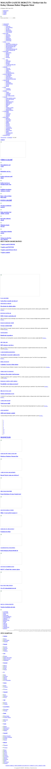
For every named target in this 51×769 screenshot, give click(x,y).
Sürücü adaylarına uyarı (7, 393)
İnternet (5, 696)
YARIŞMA (8, 61)
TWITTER (8, 247)
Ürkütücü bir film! (6, 531)
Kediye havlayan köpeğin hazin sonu (6, 183)
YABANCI (8, 69)
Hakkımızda (5, 10)
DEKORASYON (9, 101)
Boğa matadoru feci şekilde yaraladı (6, 212)
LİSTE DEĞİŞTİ (4, 410)
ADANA (8, 124)
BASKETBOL (9, 47)
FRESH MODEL (9, 110)
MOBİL (7, 81)
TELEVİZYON (6, 617)
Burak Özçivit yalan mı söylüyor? (10, 475)
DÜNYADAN (9, 31)
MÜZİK (5, 91)
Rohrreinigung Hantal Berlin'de (9, 550)
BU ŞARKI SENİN (10, 95)
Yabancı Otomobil (8, 737)
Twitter (5, 710)
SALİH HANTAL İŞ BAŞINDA (8, 547)
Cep (5, 694)
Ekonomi (5, 662)
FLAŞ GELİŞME (5, 298)
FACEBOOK (9, 75)
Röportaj (6, 719)
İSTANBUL (8, 119)
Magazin (5, 644)
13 (3, 433)
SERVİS (7, 116)
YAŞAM (5, 97)
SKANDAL (8, 29)
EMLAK (5, 623)
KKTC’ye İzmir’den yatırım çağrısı (10, 569)
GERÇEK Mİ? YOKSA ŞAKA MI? (9, 453)
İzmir (5, 750)
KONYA (8, 125)
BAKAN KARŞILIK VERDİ (7, 322)
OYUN (7, 85)
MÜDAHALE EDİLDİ (6, 303)
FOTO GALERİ (6, 200)
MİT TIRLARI (4, 342)
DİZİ (7, 59)
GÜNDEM (5, 25)
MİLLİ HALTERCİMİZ (6, 491)
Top (5, 721)
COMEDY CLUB (33, 765)
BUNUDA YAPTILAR (6, 313)
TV (4, 58)
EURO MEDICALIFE (11, 98)
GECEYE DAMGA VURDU (7, 510)
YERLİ (7, 70)
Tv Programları (7, 680)
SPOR (4, 41)
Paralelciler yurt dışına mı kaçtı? (9, 384)
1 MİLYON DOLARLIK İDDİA (8, 472)
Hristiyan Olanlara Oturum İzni (9, 456)
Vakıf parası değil (5, 403)
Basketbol (6, 660)
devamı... (2, 310)
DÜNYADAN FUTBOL (11, 45)
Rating (5, 679)
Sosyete (6, 648)
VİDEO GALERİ (6, 160)
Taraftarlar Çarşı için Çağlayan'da (10, 354)
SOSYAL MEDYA (7, 74)
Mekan (5, 730)
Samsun (6, 763)
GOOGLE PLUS (9, 250)
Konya (5, 754)
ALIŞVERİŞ (8, 108)
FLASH (7, 28)
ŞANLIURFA (9, 130)
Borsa (5, 665)
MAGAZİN (5, 33)
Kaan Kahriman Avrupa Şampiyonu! (11, 494)
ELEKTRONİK (9, 83)
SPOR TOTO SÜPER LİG (11, 44)
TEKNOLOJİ (6, 80)
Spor (4, 653)
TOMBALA (12, 765)
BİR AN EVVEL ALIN (6, 390)
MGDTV (5, 628)
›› (3, 434)
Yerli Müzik (6, 716)
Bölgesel (5, 742)
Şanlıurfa (6, 759)
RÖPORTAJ (8, 39)
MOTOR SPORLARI (10, 46)
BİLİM (7, 86)
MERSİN (8, 129)
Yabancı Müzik (7, 717)
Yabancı (6, 687)
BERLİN (8, 118)
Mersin (5, 758)
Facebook (6, 709)
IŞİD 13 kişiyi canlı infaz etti (8, 316)
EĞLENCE (8, 38)
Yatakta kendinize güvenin (8, 607)
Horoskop (6, 729)
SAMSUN (8, 134)
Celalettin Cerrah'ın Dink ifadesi (9, 364)
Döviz (5, 666)
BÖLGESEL (6, 117)
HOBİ (7, 105)
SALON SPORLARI (10, 50)
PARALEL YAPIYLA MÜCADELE (9, 381)
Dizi (5, 675)
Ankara (5, 747)
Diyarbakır (6, 762)
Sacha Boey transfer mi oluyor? (9, 301)
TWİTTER (8, 76)
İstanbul (6, 745)
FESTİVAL (8, 71)
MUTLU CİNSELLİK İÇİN (7, 604)
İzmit (5, 760)
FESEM (7, 765)
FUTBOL (8, 43)
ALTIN (7, 56)
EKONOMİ (5, 51)
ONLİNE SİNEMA (10, 73)
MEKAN (8, 104)
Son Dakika (6, 640)
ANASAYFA (6, 23)
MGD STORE (6, 620)
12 (3, 432)
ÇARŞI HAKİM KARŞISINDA (8, 352)
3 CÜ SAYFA (9, 32)
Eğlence (6, 650)
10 (3, 429)
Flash (5, 638)
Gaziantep (6, 756)
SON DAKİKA (9, 27)
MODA (7, 100)
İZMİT (7, 131)
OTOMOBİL (6, 111)
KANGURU (8, 40)
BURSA (7, 123)
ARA (14, 17)
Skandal (6, 641)
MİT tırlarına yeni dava (7, 345)
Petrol (5, 669)
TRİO (44, 765)
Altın (5, 668)
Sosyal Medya (6, 706)
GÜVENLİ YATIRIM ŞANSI (7, 566)
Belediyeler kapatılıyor (7, 335)
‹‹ (3, 420)
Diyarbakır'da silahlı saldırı (8, 306)
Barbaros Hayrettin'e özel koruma (10, 374)
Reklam (5, 11)
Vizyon (5, 689)
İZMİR (7, 122)
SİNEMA (5, 67)
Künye (4, 14)
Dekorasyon (6, 727)
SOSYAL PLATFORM (11, 79)
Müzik (4, 713)
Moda (5, 726)
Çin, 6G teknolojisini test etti (8, 588)
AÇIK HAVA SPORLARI (11, 49)
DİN (7, 106)
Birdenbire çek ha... (6, 171)
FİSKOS (8, 37)
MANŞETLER (6, 135)
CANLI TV (8, 65)
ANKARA (8, 120)
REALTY (8, 62)
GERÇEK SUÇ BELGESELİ (7, 529)
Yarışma (6, 676)
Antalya (6, 755)
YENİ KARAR (4, 332)
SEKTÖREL (8, 52)
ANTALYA (8, 126)
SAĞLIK (5, 626)
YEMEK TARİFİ (9, 107)
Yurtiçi (5, 702)
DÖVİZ (7, 55)
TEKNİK (8, 114)
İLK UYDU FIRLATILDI (7, 585)
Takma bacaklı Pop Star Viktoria (6, 238)
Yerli (5, 685)
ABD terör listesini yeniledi (8, 413)
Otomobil (5, 733)
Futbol (5, 656)
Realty (5, 677)
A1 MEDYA (40, 765)
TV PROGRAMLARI (10, 64)
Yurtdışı (6, 704)
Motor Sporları (7, 659)
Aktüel (5, 646)
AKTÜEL (8, 34)
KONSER (8, 94)
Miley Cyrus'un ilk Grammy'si (9, 513)
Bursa (5, 751)
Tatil (4, 700)
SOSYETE (8, 35)
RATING (8, 63)
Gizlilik (5, 13)
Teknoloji (5, 692)
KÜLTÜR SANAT (10, 99)
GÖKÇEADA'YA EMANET (7, 371)
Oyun (5, 697)
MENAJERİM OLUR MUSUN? (22, 765)
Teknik (5, 738)
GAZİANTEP (9, 128)
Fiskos (5, 649)
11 (3, 430)
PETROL (8, 57)
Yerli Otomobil (7, 735)
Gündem (5, 636)
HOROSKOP (9, 103)
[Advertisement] (13, 265)
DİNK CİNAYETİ (5, 361)
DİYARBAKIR (9, 132)
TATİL (4, 87)
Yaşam (4, 723)
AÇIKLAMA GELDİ (5, 400)
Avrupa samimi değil (6, 325)
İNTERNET (8, 82)
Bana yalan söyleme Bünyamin (6, 196)
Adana (5, 752)
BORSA (7, 53)
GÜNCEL (8, 26)
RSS (6, 252)
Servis (5, 739)
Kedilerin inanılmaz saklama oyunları (6, 190)
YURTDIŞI (8, 89)
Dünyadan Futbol (8, 657)
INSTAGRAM (9, 77)
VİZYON (8, 68)
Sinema (5, 682)
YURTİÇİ (8, 88)
